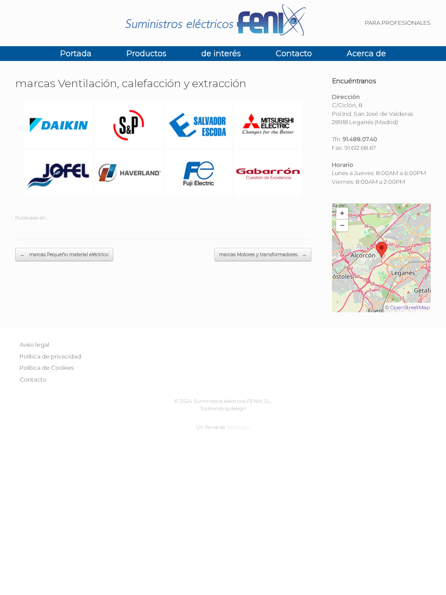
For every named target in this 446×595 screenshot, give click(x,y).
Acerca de (366, 53)
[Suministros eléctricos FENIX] (223, 23)
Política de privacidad (50, 356)
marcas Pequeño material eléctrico (64, 254)
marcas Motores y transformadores (263, 254)
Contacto (294, 53)
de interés (221, 53)
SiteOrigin (238, 427)
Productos (146, 53)
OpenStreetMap (410, 307)
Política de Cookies (47, 367)
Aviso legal (34, 344)
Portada (75, 53)
